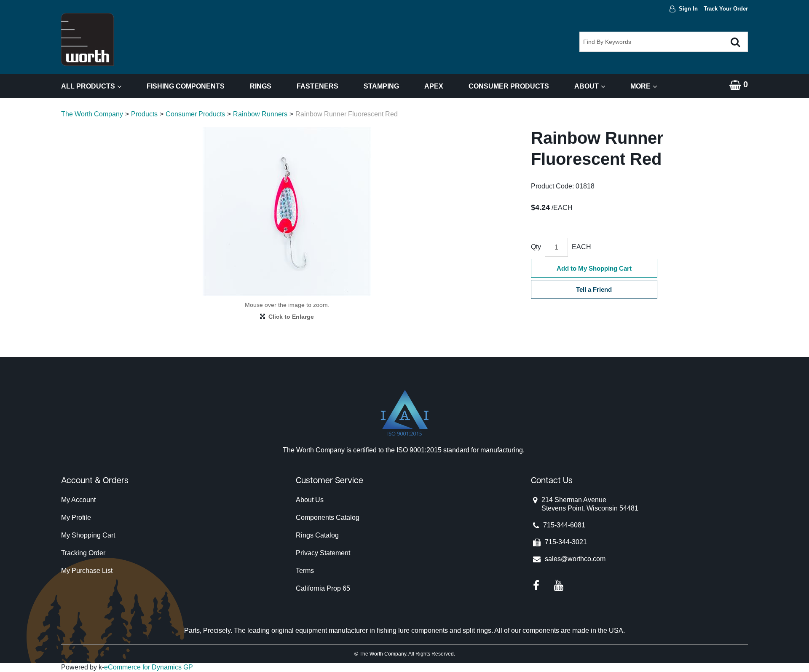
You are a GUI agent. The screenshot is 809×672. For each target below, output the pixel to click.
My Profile (76, 517)
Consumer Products (509, 86)
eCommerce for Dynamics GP (148, 667)
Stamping (381, 86)
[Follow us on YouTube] (558, 585)
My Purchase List (87, 570)
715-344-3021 (566, 542)
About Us (310, 499)
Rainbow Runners (260, 114)
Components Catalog (327, 517)
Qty (536, 246)
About (586, 86)
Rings (260, 86)
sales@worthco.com (575, 558)
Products (144, 114)
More (640, 86)
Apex (433, 86)
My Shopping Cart (88, 535)
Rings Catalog (317, 535)
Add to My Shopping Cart (594, 268)
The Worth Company (92, 114)
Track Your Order (726, 8)
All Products (88, 86)
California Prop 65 (323, 588)
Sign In (688, 8)
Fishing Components (186, 86)
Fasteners (317, 86)
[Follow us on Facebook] (536, 585)
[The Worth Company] (87, 39)
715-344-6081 (564, 525)
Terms (305, 570)
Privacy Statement (323, 552)
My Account (78, 499)
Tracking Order (83, 552)
